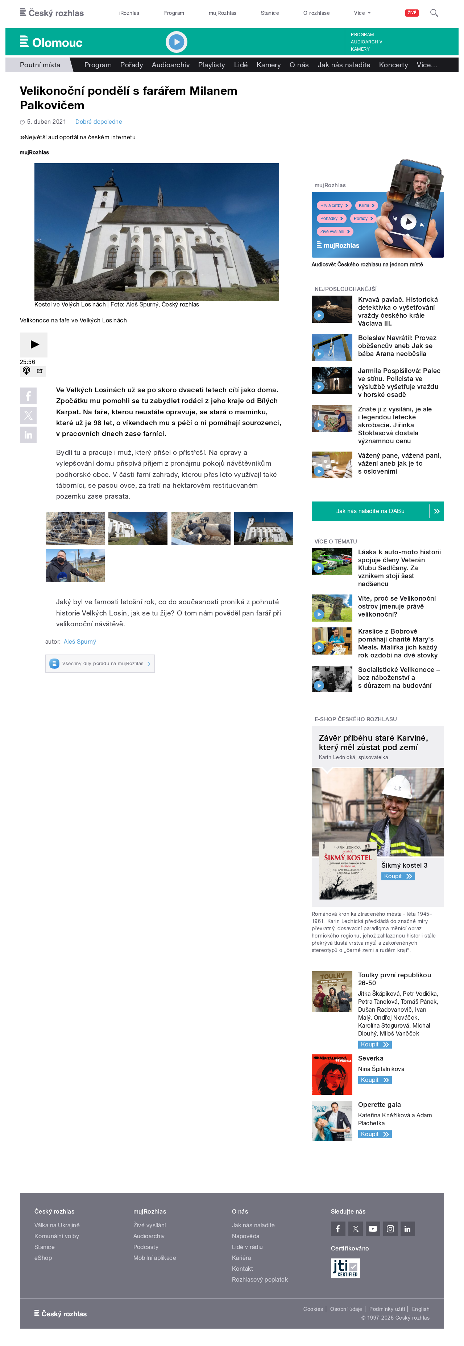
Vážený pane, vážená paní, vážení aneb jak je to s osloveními (399, 463)
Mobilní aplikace (155, 1257)
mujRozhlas (223, 13)
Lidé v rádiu (247, 1247)
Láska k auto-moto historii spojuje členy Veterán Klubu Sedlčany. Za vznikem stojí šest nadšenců (399, 568)
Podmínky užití (387, 1309)
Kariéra (241, 1257)
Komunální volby (56, 1236)
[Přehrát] (33, 345)
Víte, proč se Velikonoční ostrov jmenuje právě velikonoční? (397, 606)
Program (173, 13)
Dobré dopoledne (98, 121)
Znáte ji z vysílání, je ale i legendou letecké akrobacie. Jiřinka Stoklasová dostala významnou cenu (395, 425)
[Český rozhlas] (52, 13)
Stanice (270, 13)
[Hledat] (434, 13)
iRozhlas (129, 13)
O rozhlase (316, 13)
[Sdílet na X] (28, 415)
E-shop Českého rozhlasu (356, 719)
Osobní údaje (346, 1309)
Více (427, 65)
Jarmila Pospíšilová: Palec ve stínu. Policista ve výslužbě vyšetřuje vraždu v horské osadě (399, 382)
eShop (43, 1257)
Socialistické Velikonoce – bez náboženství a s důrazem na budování (399, 677)
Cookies (313, 1309)
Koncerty (394, 65)
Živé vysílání (332, 231)
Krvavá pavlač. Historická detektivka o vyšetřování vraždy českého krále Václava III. (398, 311)
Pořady (131, 65)
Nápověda (246, 1236)
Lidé (241, 65)
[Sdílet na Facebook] (28, 396)
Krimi (364, 205)
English (421, 1309)
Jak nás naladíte (344, 65)
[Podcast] (26, 371)
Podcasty (146, 1247)
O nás (299, 65)
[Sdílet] (39, 371)
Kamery (360, 49)
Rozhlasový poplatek (260, 1279)
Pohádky (328, 218)
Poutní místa (40, 65)
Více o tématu (336, 541)
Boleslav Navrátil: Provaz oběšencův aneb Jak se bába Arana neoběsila (397, 345)
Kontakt (242, 1268)
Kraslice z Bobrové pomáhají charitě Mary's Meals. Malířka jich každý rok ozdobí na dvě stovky (398, 643)
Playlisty (211, 65)
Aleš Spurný (142, 304)
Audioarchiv (366, 42)
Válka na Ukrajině (57, 1225)
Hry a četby (331, 205)
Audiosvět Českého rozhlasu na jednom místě (367, 264)
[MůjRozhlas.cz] (34, 153)
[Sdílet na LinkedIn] (28, 435)
